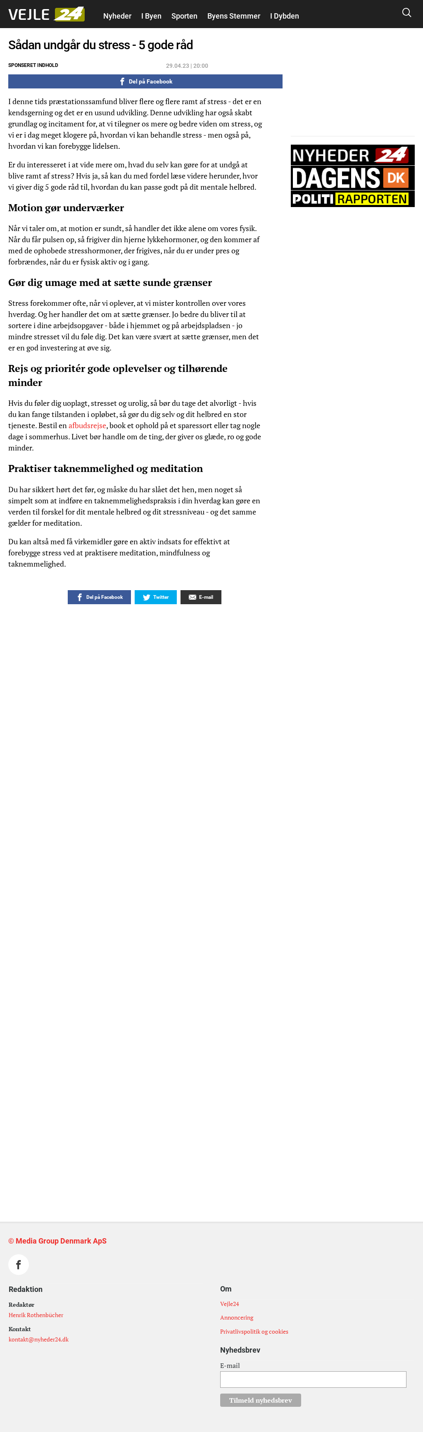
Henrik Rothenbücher (36, 1315)
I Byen (151, 16)
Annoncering (236, 1317)
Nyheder (117, 16)
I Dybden (284, 16)
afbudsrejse (87, 425)
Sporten (184, 16)
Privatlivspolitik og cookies (254, 1331)
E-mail (230, 1365)
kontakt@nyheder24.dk (39, 1339)
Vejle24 (229, 1304)
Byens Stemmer (233, 16)
